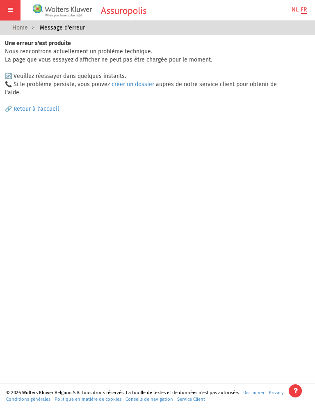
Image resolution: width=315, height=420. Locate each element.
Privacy (276, 392)
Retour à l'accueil (36, 108)
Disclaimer (254, 392)
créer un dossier (133, 84)
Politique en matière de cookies (88, 399)
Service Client (191, 399)
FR (304, 9)
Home (20, 27)
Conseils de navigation (149, 399)
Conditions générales (28, 399)
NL (295, 9)
